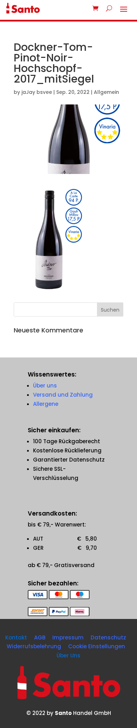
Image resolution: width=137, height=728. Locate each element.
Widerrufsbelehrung (34, 646)
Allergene (45, 404)
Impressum (68, 637)
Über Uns (68, 655)
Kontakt (16, 637)
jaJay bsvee (36, 92)
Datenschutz (108, 637)
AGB (39, 637)
